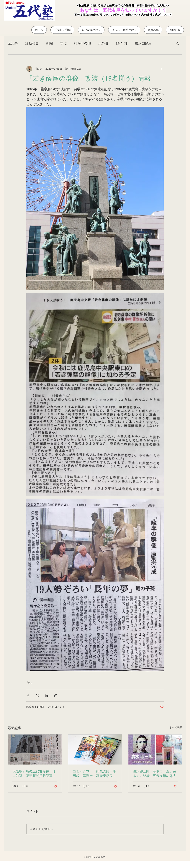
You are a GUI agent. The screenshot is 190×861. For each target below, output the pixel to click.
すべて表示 (175, 727)
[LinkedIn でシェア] (46, 695)
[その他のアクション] (161, 68)
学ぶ (63, 43)
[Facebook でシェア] (28, 695)
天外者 (103, 43)
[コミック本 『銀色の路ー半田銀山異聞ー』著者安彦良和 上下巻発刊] (95, 750)
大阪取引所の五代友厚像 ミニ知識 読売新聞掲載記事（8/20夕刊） (34, 774)
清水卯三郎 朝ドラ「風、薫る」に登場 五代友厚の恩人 (154, 774)
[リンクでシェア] (55, 695)
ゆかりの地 (82, 43)
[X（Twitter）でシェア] (37, 695)
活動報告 (32, 43)
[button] (177, 43)
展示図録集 (143, 43)
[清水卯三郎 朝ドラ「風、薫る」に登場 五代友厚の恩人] (155, 750)
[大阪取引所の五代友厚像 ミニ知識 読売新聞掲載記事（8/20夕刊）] (35, 750)
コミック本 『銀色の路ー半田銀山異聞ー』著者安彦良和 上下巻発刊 (95, 774)
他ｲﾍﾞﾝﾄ (121, 43)
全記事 (13, 43)
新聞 (49, 43)
